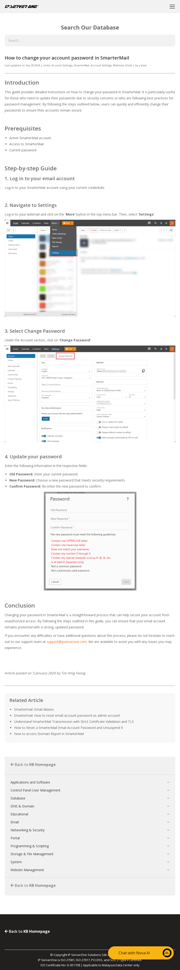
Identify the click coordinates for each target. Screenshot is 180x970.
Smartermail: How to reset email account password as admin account (67, 715)
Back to (35, 764)
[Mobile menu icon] (172, 7)
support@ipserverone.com (67, 641)
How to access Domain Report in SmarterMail (49, 733)
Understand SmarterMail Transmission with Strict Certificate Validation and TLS (74, 721)
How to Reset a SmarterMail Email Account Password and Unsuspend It (68, 727)
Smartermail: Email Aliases (34, 709)
